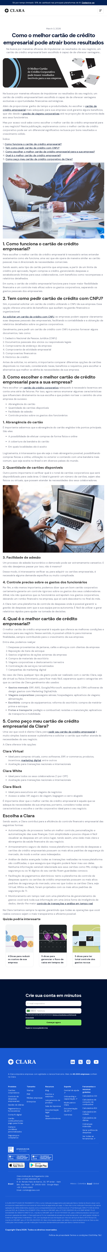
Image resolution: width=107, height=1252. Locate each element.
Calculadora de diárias (89, 1119)
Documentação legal (52, 1111)
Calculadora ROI (89, 1108)
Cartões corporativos (13, 1091)
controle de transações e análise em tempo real (65, 903)
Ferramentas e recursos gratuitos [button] (88, 1089)
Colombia (82, 1184)
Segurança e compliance (13, 1136)
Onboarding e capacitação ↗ (70, 1097)
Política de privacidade (59, 1235)
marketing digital (31, 760)
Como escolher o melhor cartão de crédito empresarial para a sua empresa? (50, 151)
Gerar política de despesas (90, 1131)
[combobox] (31, 1010)
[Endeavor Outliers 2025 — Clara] (23, 1149)
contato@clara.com (31, 1190)
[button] (101, 11)
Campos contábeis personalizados (15, 1129)
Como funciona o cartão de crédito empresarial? (33, 144)
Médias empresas (34, 1098)
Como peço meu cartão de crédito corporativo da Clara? (39, 159)
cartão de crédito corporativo (41, 387)
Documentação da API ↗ (70, 1110)
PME (28, 1094)
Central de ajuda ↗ (71, 1091)
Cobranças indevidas (87, 1125)
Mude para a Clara (69, 1104)
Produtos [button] (12, 1086)
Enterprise (31, 1102)
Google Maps (53, 1184)
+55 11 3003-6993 (25, 1187)
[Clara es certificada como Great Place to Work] (11, 1149)
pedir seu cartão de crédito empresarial (71, 731)
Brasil (89, 1184)
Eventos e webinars (49, 1095)
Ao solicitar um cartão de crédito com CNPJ (28, 316)
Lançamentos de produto (52, 1101)
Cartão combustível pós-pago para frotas (16, 1120)
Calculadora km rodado (89, 1113)
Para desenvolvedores (53, 1117)
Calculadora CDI (89, 1096)
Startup (30, 1090)
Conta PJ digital (15, 1115)
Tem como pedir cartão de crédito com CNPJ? (32, 148)
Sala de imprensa (53, 1106)
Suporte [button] (67, 1086)
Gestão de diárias (16, 1105)
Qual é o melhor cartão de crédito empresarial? (33, 155)
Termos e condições (79, 1235)
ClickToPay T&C (95, 1235)
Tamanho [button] (31, 1086)
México (73, 1184)
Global (96, 1184)
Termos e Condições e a (60, 1015)
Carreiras (68, 1115)
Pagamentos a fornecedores (14, 1110)
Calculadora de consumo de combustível (89, 1102)
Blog (47, 1090)
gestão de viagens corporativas (41, 113)
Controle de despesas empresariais (14, 1098)
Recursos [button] (49, 1086)
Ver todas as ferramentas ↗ (88, 1137)
